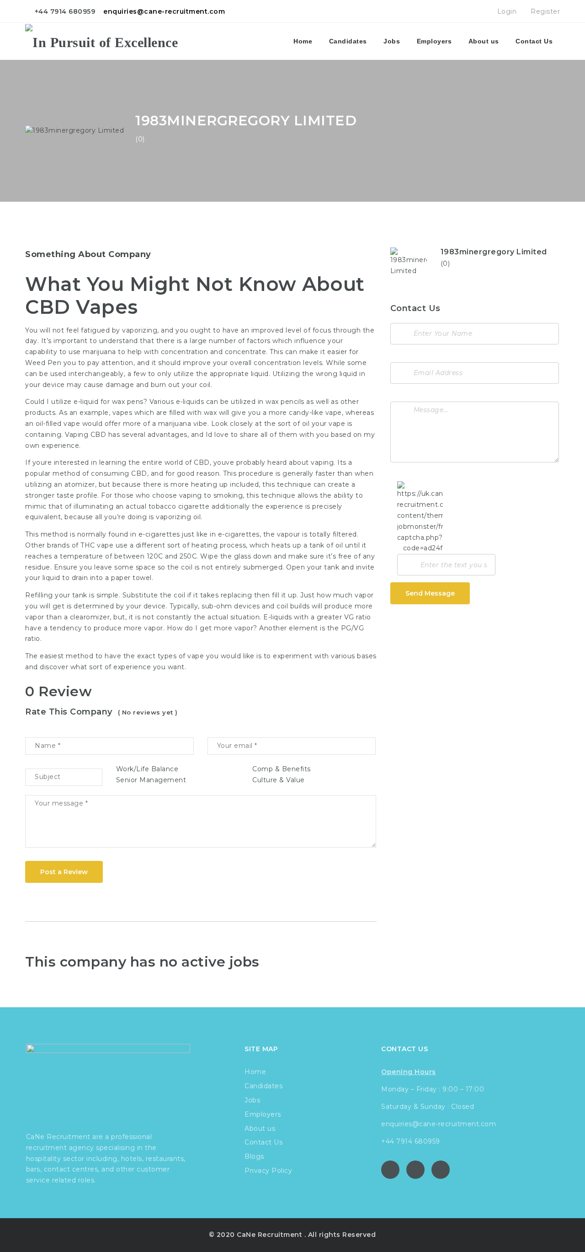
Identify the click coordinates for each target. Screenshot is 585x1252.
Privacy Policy (268, 1170)
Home (302, 41)
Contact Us (534, 41)
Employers (434, 41)
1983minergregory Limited (494, 251)
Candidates (348, 41)
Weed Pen (43, 363)
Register (544, 11)
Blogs (254, 1156)
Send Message (430, 593)
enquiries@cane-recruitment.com (164, 11)
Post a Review (64, 872)
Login (505, 11)
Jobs (391, 41)
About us (483, 41)
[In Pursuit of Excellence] (101, 41)
